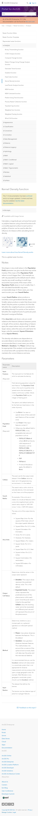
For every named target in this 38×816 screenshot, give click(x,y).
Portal (4, 732)
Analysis (28, 26)
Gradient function (10, 73)
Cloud (4, 741)
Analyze (8, 26)
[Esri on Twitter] (3, 804)
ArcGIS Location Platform (10, 765)
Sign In (34, 3)
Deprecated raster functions (12, 41)
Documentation (7, 748)
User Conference (7, 791)
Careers (4, 785)
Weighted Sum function (12, 110)
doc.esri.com (30, 22)
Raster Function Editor (10, 33)
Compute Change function (13, 58)
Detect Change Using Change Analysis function (17, 63)
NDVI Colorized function (12, 93)
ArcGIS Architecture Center (11, 774)
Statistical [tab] (7, 176)
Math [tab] (6, 155)
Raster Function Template (11, 37)
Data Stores (6, 738)
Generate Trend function (13, 68)
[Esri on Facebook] (6, 804)
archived (29, 196)
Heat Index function (11, 77)
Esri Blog (5, 788)
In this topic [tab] (6, 210)
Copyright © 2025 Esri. (8, 810)
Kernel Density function (12, 81)
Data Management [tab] (10, 139)
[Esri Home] (5, 797)
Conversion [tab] (8, 131)
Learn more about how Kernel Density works (17, 252)
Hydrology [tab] (7, 151)
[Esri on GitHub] (9, 804)
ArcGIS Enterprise (11, 3)
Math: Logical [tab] (8, 164)
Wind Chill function (11, 118)
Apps (3, 745)
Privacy (30, 810)
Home (4, 729)
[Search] (27, 3)
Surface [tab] (6, 180)
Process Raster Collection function (16, 102)
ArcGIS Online (6, 756)
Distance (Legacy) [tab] (10, 147)
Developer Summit (8, 794)
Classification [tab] (8, 126)
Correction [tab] (8, 135)
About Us (5, 782)
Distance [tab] (7, 143)
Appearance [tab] (8, 122)
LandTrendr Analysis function (14, 85)
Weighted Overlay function (13, 114)
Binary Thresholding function (14, 49)
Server (4, 735)
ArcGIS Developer (8, 768)
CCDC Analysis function (12, 54)
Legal (14, 812)
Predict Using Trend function (14, 97)
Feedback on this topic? (27, 708)
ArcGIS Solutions (7, 771)
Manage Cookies (7, 812)
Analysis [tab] (7, 45)
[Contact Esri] (12, 804)
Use (3, 26)
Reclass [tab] (6, 172)
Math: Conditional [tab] (10, 160)
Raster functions (19, 26)
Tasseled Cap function (12, 106)
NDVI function (9, 89)
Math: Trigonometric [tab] (11, 168)
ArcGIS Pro (5, 759)
